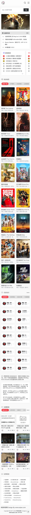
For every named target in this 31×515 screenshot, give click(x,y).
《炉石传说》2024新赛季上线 (13, 63)
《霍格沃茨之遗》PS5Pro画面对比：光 (22, 446)
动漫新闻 (6, 407)
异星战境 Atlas (20, 235)
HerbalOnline (7, 500)
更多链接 (6, 502)
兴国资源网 (7, 491)
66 (29, 449)
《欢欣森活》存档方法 (11, 61)
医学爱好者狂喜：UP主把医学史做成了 (22, 465)
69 (14, 430)
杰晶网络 (6, 479)
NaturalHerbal (17, 497)
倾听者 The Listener (7, 108)
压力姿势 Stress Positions (23, 184)
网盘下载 (5, 83)
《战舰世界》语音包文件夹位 (13, 68)
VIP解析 (12, 83)
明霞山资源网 (22, 484)
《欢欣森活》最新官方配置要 (13, 58)
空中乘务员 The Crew (22, 260)
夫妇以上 (25, 410)
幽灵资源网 (7, 484)
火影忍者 (12, 410)
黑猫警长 (19, 159)
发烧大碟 (19, 297)
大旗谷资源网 (7, 488)
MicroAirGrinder (14, 482)
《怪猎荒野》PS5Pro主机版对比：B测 (7, 465)
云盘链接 (26, 83)
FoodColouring (7, 497)
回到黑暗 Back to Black (23, 134)
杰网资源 (6, 482)
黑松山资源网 (16, 486)
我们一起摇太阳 (5, 260)
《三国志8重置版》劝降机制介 (13, 56)
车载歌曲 (27, 297)
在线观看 (19, 83)
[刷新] (22, 73)
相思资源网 (14, 484)
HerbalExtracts (17, 495)
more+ (28, 292)
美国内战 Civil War (6, 285)
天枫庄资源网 (16, 493)
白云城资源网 (7, 493)
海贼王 (19, 410)
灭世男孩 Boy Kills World (23, 209)
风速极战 (19, 285)
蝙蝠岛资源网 (24, 491)
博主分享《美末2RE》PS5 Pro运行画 (7, 427)
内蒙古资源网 (7, 486)
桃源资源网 (23, 479)
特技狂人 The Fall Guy (7, 235)
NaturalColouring (17, 500)
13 (14, 468)
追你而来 (19, 108)
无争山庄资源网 (8, 495)
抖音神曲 (12, 297)
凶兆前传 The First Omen (8, 159)
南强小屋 (23, 482)
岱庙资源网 (24, 488)
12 (29, 468)
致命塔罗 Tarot (5, 134)
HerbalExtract (15, 491)
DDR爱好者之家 (14, 479)
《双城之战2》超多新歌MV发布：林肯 (22, 427)
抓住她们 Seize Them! (7, 209)
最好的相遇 (4, 184)
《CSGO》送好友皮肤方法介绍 (13, 71)
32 (29, 430)
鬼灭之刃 (5, 410)
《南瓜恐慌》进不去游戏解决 (13, 66)
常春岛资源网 (16, 488)
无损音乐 (5, 297)
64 (14, 449)
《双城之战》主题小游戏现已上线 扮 (7, 446)
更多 (27, 33)
